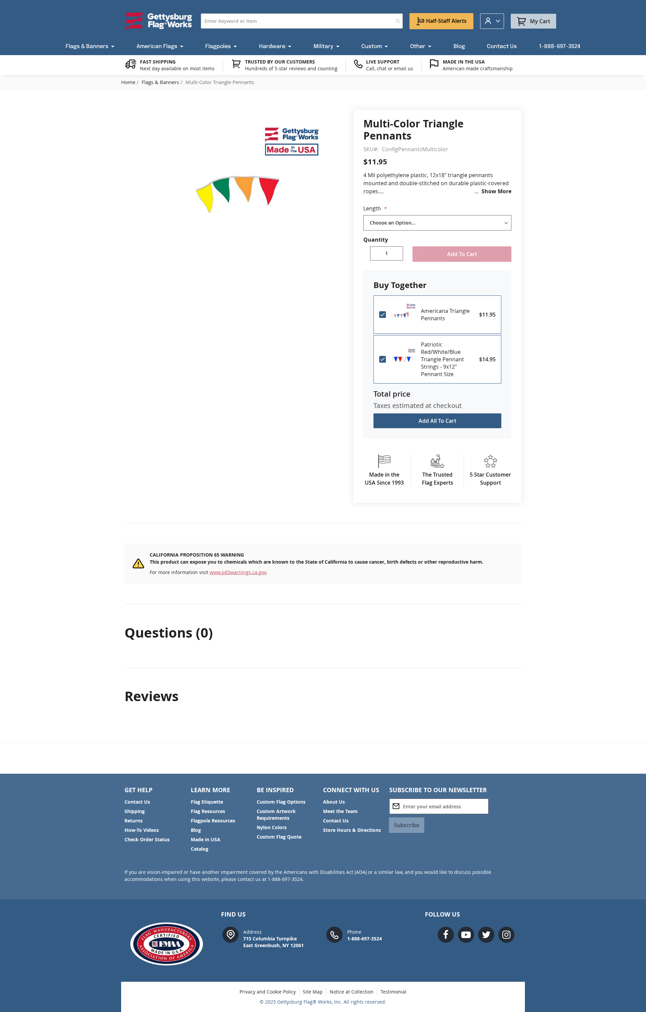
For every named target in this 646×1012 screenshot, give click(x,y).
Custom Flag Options (281, 802)
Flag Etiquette (207, 802)
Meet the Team (340, 811)
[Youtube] (466, 934)
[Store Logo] (159, 21)
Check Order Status (147, 839)
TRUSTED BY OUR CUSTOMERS (280, 61)
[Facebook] (445, 934)
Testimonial (393, 991)
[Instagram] (506, 934)
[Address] (230, 934)
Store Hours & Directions (352, 830)
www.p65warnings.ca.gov (238, 572)
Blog (196, 830)
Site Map (313, 991)
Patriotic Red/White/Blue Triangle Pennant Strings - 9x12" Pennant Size (442, 359)
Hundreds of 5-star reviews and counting (291, 68)
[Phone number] (334, 934)
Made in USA (205, 839)
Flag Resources (208, 811)
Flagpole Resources (213, 820)
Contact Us (137, 802)
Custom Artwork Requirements (276, 814)
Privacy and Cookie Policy (268, 991)
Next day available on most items (177, 68)
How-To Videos (141, 830)
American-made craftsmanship (478, 68)
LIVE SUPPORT (382, 61)
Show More (496, 191)
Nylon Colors (272, 827)
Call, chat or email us (389, 68)
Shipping (134, 811)
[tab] (323, 632)
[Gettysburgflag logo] (170, 944)
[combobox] (302, 21)
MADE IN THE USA (464, 61)
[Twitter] (486, 934)
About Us (334, 802)
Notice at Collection (351, 991)
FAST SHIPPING (158, 61)
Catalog (199, 849)
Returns (133, 820)
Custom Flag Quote (279, 837)
